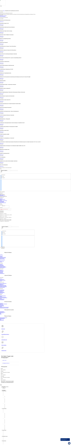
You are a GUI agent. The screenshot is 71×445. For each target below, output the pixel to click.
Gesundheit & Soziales (7, 410)
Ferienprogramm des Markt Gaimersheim (9, 432)
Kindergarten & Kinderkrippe (9, 426)
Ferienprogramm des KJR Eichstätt (8, 435)
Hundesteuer (7, 406)
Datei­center (3, 328)
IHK (4, 439)
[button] (22, 252)
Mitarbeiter (6, 398)
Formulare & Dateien (8, 400)
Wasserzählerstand (7, 407)
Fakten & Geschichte (6, 395)
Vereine (5, 411)
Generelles (1, 254)
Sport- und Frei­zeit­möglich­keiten (8, 431)
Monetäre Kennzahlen (7, 437)
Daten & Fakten (7, 396)
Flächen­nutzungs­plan (6, 442)
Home (4, 10)
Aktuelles (5, 392)
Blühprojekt (6, 414)
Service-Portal (6, 403)
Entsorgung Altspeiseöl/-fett (9, 416)
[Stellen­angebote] (2, 348)
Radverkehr (6, 423)
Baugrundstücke (6, 443)
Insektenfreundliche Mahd (8, 415)
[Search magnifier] (1, 171)
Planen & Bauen (7, 316)
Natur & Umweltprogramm (8, 413)
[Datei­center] (2, 326)
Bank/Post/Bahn (7, 421)
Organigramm (7, 399)
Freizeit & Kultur (8, 301)
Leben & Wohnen (8, 275)
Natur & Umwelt (6, 412)
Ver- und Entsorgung (8, 419)
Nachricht (1, 207)
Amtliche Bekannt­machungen (9, 402)
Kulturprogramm (6, 434)
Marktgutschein (6, 438)
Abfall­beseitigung (7, 420)
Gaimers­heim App (4, 339)
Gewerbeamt (7, 405)
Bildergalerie (5, 433)
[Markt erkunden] (2, 342)
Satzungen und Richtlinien (8, 401)
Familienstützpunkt (7, 428)
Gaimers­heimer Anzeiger (5, 334)
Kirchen (5, 409)
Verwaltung (5, 397)
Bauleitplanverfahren (6, 441)
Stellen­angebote (3, 350)
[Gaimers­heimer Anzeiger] (2, 332)
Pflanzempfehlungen (8, 417)
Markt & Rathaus (8, 252)
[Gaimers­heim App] (2, 337)
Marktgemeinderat (6, 394)
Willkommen (5, 391)
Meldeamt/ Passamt (7, 404)
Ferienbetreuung (7, 429)
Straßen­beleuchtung (7, 422)
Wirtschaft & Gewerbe (9, 309)
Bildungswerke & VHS (8, 424)
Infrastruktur (5, 418)
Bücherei (6, 425)
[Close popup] (1, 385)
